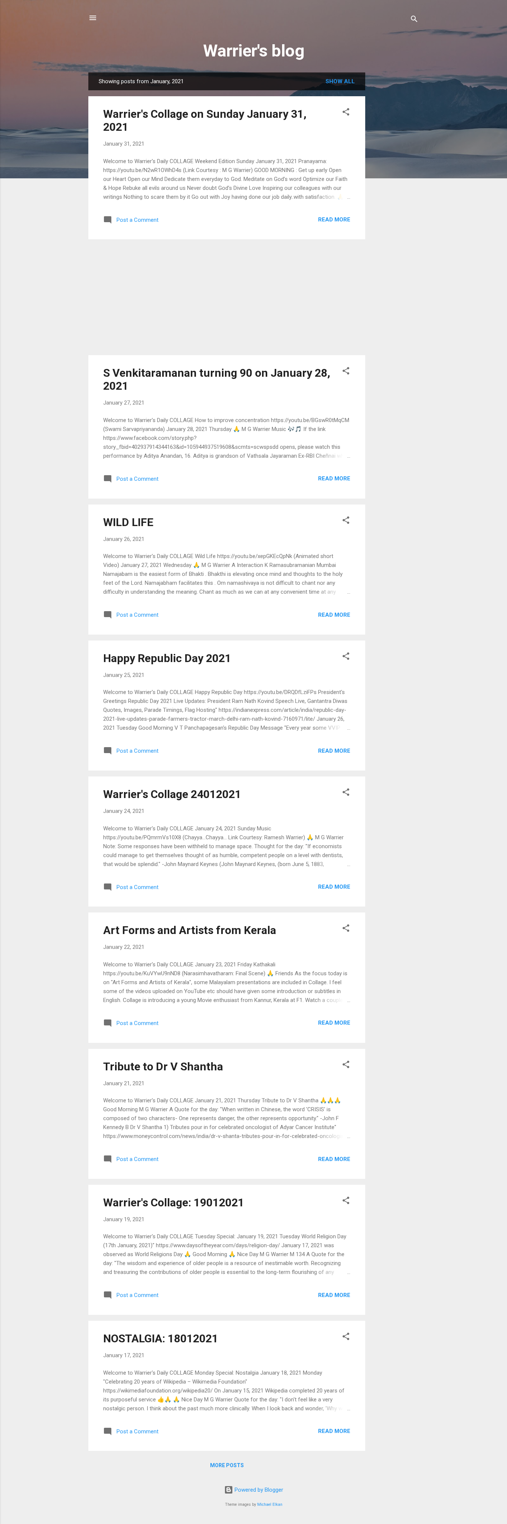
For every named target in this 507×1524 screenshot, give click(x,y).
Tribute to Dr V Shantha (163, 1066)
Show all (340, 81)
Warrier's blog (253, 51)
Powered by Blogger (258, 1489)
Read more (334, 219)
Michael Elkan (269, 1504)
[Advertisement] (395, 183)
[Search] (414, 20)
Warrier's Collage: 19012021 (173, 1202)
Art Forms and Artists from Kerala (189, 930)
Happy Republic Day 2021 (167, 658)
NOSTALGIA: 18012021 (160, 1338)
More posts (227, 1465)
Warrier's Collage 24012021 (172, 794)
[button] (345, 113)
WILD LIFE (128, 522)
